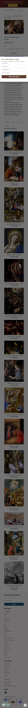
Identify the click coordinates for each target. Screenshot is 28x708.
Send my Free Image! (14, 76)
